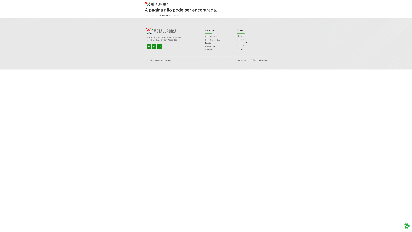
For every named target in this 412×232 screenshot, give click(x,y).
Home (214, 4)
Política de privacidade (259, 60)
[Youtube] (159, 46)
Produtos (236, 4)
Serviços (251, 4)
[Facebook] (149, 46)
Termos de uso (242, 60)
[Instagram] (154, 46)
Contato (262, 4)
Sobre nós (225, 4)
